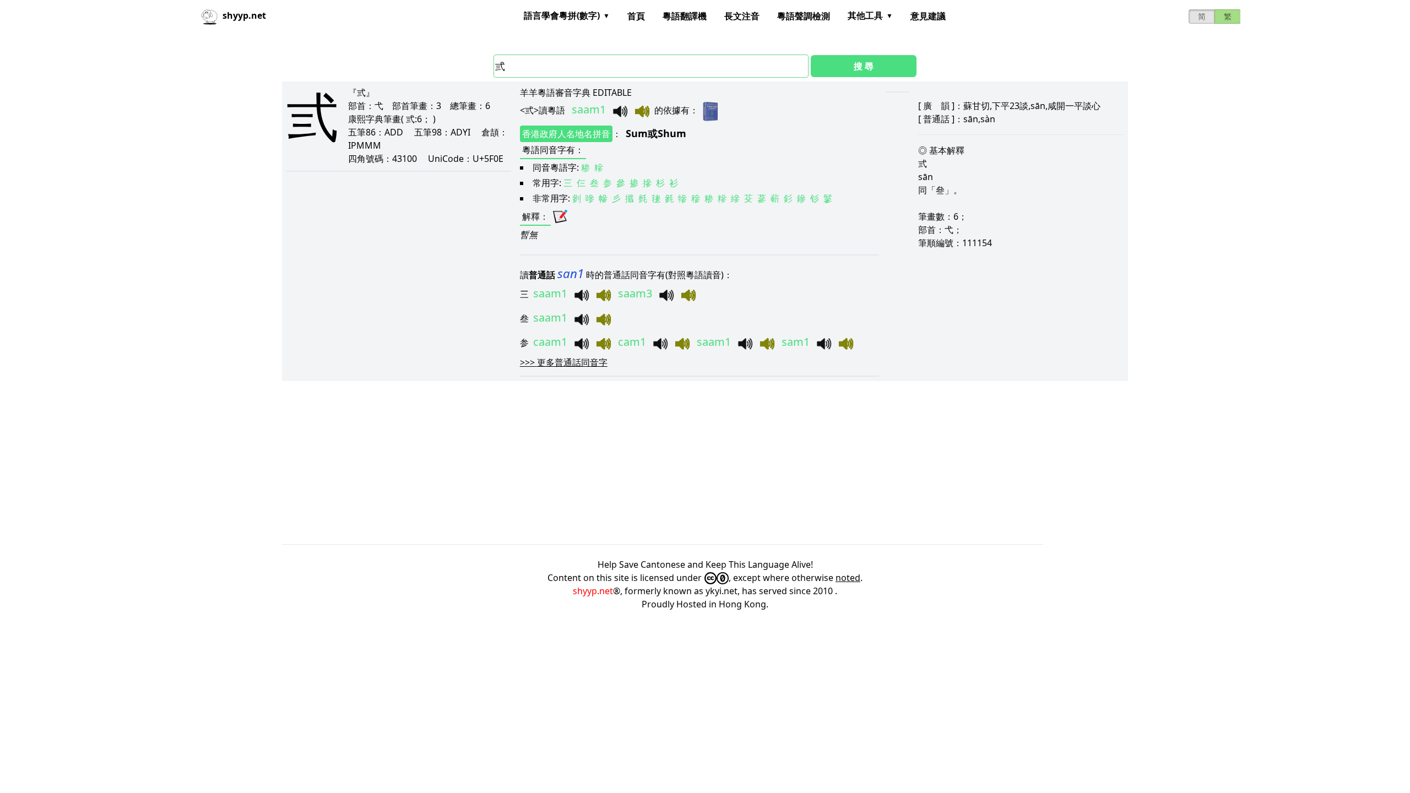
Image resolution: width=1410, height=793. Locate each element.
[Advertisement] (612, 462)
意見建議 (928, 16)
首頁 (636, 16)
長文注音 (742, 16)
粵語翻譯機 (685, 16)
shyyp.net (593, 591)
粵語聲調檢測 (803, 16)
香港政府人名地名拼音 (566, 134)
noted (848, 578)
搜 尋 (864, 66)
